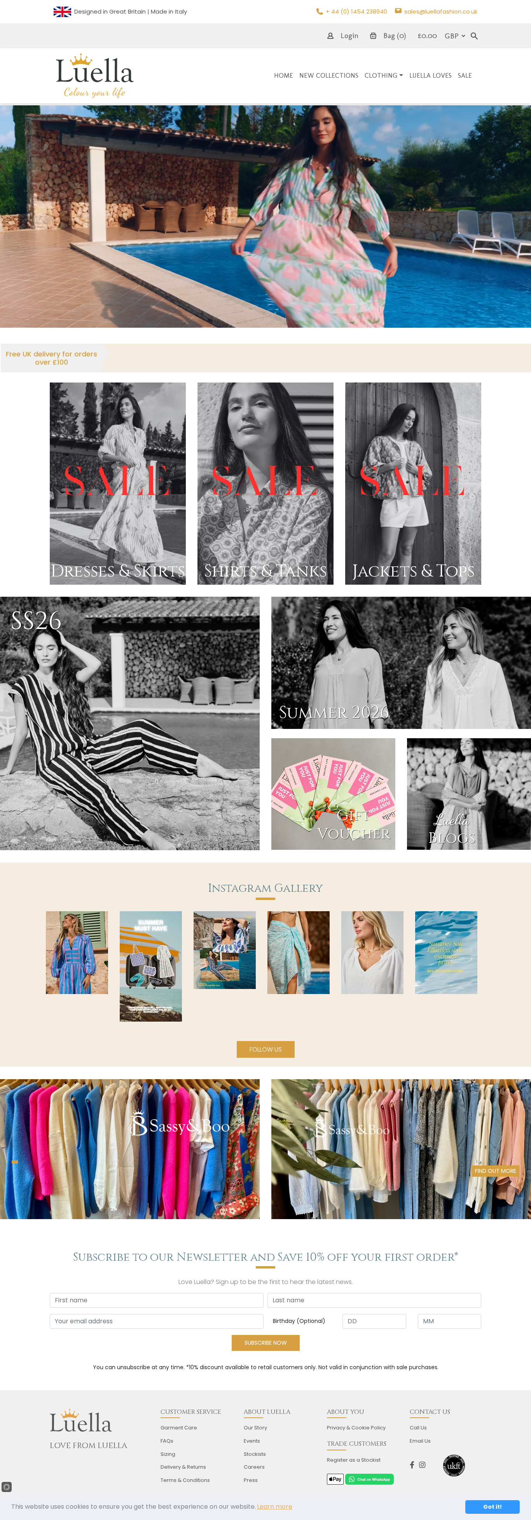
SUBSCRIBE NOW (266, 1343)
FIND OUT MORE (495, 1171)
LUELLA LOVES (430, 75)
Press (251, 1480)
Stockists (255, 1454)
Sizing (168, 1454)
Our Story (255, 1427)
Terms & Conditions (185, 1480)
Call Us (418, 1427)
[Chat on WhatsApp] (369, 1479)
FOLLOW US (266, 1049)
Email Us (420, 1441)
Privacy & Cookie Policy (356, 1427)
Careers (254, 1467)
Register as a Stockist (354, 1460)
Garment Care (179, 1427)
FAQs (167, 1441)
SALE (465, 75)
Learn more (274, 1506)
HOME (283, 75)
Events (252, 1441)
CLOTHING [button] (381, 75)
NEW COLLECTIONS (328, 75)
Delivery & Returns (183, 1467)
